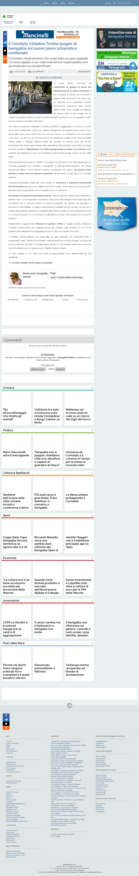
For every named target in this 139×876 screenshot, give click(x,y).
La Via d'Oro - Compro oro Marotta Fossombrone (67, 770)
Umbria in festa (101, 792)
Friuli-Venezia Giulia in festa (105, 781)
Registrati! (60, 369)
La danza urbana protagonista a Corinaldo (77, 498)
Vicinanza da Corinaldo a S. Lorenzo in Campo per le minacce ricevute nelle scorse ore (78, 460)
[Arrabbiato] (13, 306)
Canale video (10, 838)
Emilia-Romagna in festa (104, 779)
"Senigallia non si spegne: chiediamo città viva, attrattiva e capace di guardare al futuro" (47, 459)
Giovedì (32, 22)
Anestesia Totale (11, 783)
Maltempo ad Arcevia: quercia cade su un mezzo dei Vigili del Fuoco (78, 414)
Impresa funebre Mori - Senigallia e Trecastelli (66, 780)
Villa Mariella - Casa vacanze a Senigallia (64, 807)
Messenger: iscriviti (12, 811)
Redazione (9, 796)
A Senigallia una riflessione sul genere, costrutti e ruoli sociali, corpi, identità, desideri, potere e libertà (78, 630)
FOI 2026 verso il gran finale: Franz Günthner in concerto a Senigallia (45, 501)
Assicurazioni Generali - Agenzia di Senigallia (65, 751)
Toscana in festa (101, 791)
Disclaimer (74, 872)
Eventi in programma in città (15, 855)
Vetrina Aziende (11, 762)
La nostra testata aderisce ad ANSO (63, 834)
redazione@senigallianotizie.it (15, 803)
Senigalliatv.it (100, 743)
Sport (8, 747)
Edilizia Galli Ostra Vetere (59, 753)
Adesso (21, 22)
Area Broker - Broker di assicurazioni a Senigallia (67, 761)
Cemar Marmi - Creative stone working (63, 755)
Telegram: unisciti (12, 809)
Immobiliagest (100, 811)
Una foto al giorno (12, 830)
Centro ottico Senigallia (58, 757)
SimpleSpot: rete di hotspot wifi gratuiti (63, 759)
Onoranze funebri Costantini (60, 747)
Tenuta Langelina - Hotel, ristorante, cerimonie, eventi (68, 788)
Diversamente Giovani (13, 781)
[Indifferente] (48, 306)
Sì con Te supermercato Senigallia (62, 778)
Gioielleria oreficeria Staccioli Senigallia (63, 823)
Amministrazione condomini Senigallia (63, 774)
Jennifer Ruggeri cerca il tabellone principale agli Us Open (77, 542)
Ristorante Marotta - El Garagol (61, 782)
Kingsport (99, 806)
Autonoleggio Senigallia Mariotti (61, 749)
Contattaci (9, 802)
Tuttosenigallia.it (101, 747)
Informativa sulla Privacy (93, 872)
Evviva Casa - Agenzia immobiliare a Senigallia (66, 763)
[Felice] (65, 306)
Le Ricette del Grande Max (15, 766)
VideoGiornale (10, 764)
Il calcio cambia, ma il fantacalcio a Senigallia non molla (47, 627)
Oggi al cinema (11, 857)
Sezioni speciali (11, 842)
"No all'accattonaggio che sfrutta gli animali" (15, 414)
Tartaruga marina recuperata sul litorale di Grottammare (77, 669)
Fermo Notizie (100, 762)
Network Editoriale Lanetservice (16, 821)
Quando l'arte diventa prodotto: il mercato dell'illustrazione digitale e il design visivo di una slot (47, 588)
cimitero (53, 277)
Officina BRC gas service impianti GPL (63, 803)
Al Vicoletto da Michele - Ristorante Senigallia (65, 784)
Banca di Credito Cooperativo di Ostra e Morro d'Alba (68, 745)
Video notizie (10, 840)
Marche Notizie (101, 756)
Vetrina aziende (11, 800)
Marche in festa (101, 775)
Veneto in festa (100, 794)
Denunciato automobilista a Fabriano (44, 668)
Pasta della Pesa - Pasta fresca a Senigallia (65, 794)
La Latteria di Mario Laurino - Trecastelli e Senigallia (68, 819)
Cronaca (9, 741)
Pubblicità (82, 872)
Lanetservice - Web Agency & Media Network (66, 741)
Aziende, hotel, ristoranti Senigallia (62, 776)
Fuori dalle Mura (11, 751)
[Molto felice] (83, 306)
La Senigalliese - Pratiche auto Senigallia (64, 786)
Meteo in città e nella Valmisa (15, 853)
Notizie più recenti (12, 792)
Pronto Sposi (100, 809)
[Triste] (30, 306)
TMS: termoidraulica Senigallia (61, 743)
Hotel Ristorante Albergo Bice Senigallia (64, 809)
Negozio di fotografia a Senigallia (61, 790)
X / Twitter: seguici (12, 813)
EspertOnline (10, 770)
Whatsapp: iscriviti (12, 807)
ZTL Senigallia (55, 836)
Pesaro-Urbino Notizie (103, 766)
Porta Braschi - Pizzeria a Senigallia (62, 805)
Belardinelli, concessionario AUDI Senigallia (65, 772)
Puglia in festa (100, 789)
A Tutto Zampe (11, 768)
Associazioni (84, 71)
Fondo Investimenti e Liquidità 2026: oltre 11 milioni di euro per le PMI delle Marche (78, 586)
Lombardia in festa (102, 785)
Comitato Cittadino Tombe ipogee (70, 277)
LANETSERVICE (52, 872)
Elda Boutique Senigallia (58, 825)
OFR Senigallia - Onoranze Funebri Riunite (65, 792)
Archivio (8, 794)
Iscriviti (8, 798)
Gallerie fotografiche (12, 834)
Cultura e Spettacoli (12, 743)
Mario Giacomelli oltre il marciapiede (16, 454)
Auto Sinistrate (100, 803)
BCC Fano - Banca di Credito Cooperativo (64, 765)
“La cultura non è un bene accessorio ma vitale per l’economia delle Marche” (16, 586)
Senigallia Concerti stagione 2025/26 (63, 821)
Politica (8, 745)
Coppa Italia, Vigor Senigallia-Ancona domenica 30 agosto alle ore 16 (15, 542)
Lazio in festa (100, 783)
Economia (9, 753)
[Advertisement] (117, 111)
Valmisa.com (100, 745)
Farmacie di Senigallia (13, 815)
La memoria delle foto (13, 772)
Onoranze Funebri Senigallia (15, 817)
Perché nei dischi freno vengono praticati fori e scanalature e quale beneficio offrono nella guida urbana (16, 673)
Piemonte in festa (101, 787)
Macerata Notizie (101, 764)
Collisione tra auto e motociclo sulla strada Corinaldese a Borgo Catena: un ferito (47, 416)
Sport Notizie (100, 807)
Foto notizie (10, 832)
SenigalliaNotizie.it (101, 741)
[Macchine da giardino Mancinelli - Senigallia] (48, 38)
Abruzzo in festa (101, 777)
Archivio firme (10, 806)
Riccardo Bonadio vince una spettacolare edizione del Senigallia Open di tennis (46, 545)
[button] (107, 3)
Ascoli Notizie (100, 760)
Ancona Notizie (101, 758)
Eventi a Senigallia (12, 819)
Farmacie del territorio (13, 851)
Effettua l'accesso (37, 369)
